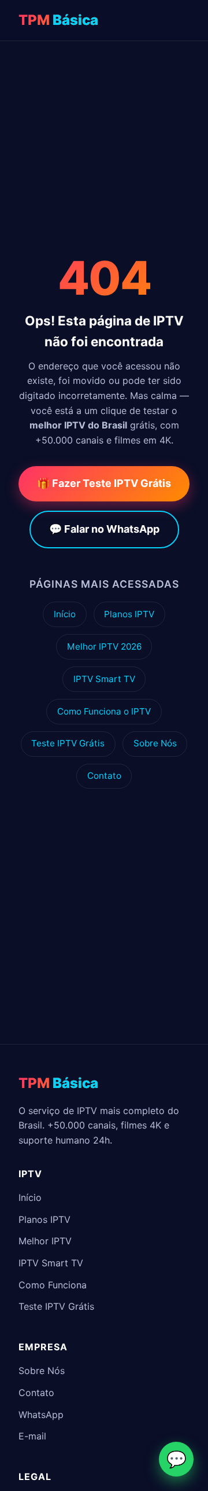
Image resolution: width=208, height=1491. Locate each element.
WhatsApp (41, 1414)
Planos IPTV (129, 614)
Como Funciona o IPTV (104, 711)
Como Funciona (52, 1285)
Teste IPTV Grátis (68, 743)
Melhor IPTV (45, 1241)
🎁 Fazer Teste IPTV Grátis (104, 483)
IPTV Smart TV (104, 678)
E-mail (32, 1436)
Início (65, 614)
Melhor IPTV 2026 (104, 646)
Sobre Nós (155, 743)
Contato (104, 775)
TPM (58, 20)
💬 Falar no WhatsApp (104, 529)
